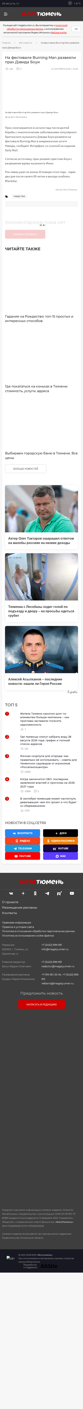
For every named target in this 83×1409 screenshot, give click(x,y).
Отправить (40, 1171)
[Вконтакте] (11, 893)
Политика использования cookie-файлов (28, 935)
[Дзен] (23, 893)
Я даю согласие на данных (43, 1131)
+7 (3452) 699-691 (52, 944)
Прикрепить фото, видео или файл (41, 1107)
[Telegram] (47, 893)
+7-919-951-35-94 (51, 974)
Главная (6, 42)
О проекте (10, 902)
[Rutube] (59, 893)
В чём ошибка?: (19, 1288)
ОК (76, 28)
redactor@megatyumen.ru (58, 966)
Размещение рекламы (19, 907)
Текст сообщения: (41, 1048)
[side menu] (6, 14)
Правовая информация (16, 922)
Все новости (25, 42)
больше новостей (25, 468)
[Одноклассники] (35, 893)
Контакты (9, 913)
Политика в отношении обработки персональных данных (38, 931)
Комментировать (25, 234)
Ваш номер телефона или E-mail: (41, 1030)
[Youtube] (72, 893)
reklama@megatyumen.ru (58, 983)
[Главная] (41, 14)
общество (19, 196)
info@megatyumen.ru (55, 949)
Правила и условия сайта (18, 926)
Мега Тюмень (70, 189)
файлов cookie (58, 32)
